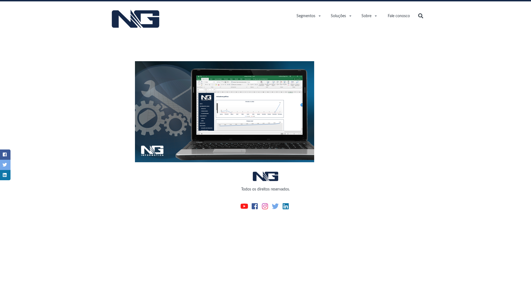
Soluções (338, 16)
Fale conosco (399, 16)
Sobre (366, 16)
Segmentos (305, 16)
